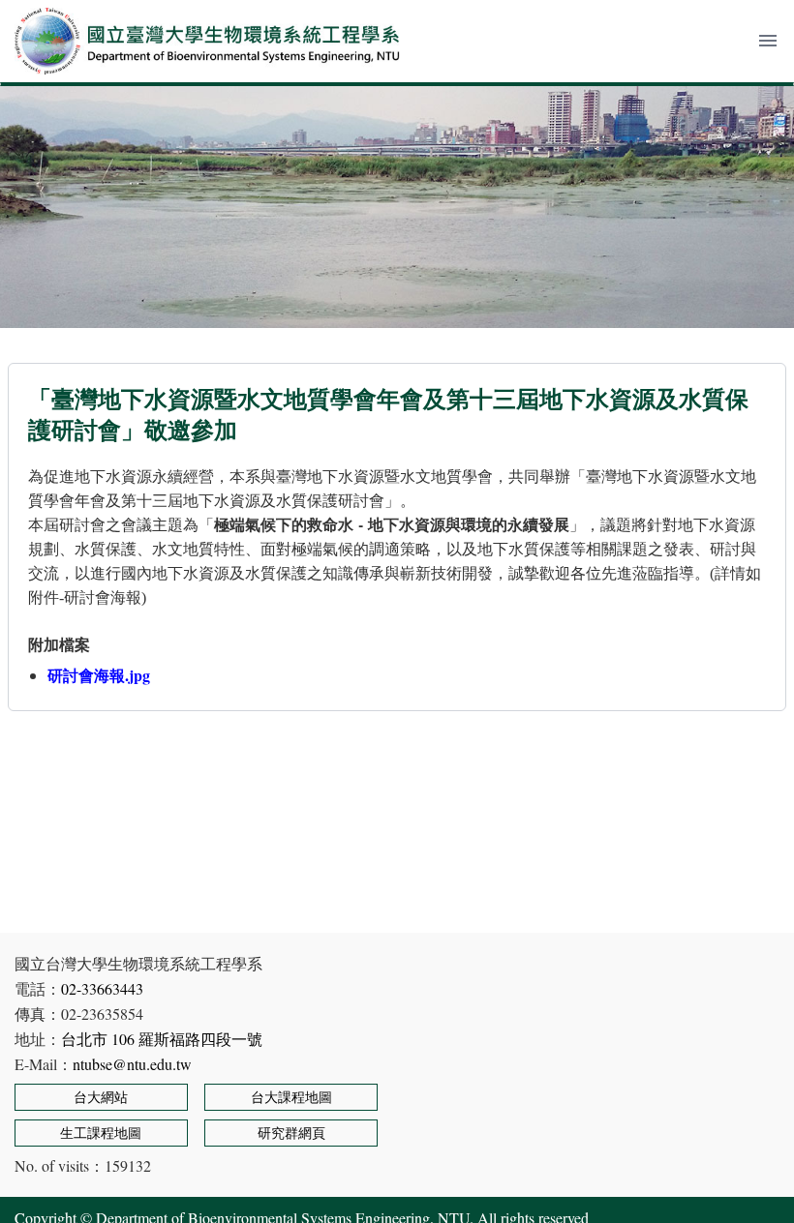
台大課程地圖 (291, 1097)
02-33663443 (102, 988)
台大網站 (101, 1097)
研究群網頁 (291, 1132)
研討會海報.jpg (98, 675)
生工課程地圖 (100, 1132)
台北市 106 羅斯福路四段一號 (161, 1039)
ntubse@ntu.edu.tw (132, 1064)
